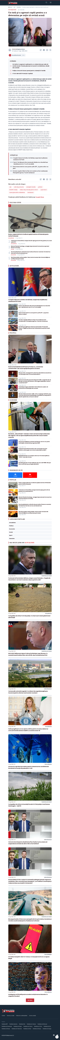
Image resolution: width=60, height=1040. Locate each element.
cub (10, 187)
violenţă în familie (31, 187)
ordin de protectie (19, 187)
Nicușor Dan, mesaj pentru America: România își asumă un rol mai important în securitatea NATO (35, 373)
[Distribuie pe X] (50, 50)
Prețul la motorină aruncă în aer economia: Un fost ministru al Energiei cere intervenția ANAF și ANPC (33, 449)
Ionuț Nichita (48, 613)
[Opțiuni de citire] (57, 1037)
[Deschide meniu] (50, 3)
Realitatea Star (22, 1024)
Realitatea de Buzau (37, 1028)
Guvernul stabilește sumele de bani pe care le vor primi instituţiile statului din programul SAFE (34, 442)
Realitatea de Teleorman (17, 1028)
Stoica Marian (48, 764)
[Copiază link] (40, 50)
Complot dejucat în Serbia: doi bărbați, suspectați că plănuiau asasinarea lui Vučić (30, 158)
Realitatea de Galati (47, 575)
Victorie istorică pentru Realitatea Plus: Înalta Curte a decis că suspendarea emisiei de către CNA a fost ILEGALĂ (27, 843)
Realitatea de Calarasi (31, 1024)
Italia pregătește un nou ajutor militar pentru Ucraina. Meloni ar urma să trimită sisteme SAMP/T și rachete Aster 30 (28, 729)
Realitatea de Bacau (6, 1028)
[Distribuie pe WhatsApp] (47, 50)
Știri (14, 7)
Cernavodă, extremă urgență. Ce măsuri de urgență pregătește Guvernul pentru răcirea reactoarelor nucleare (28, 692)
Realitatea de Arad (27, 1028)
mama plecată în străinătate (17, 192)
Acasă (11, 7)
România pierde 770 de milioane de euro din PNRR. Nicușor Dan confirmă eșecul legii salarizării (35, 463)
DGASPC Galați (13, 189)
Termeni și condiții (10, 1015)
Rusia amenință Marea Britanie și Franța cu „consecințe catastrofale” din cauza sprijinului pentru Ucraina (25, 367)
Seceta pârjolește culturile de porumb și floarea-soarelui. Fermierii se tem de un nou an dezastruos (35, 505)
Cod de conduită (32, 1015)
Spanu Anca (21, 49)
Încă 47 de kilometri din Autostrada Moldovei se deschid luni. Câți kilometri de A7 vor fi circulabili (31, 163)
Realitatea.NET (5, 1024)
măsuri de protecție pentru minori (29, 189)
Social (12, 249)
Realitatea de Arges (18, 1026)
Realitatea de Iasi (47, 1026)
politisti (40, 187)
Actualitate (19, 7)
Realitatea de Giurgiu (47, 1028)
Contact (3, 1015)
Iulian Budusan (48, 688)
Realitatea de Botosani (42, 1024)
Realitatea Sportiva (13, 1024)
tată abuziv (30, 192)
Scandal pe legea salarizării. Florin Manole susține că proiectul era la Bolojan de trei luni (33, 387)
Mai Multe (30, 1000)
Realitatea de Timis (38, 1026)
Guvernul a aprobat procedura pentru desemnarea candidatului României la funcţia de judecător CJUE (28, 767)
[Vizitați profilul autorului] (9, 50)
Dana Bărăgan (48, 954)
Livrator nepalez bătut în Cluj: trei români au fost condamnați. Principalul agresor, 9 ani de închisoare (30, 171)
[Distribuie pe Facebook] (44, 50)
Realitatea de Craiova (28, 1026)
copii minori (43, 189)
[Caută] (46, 2)
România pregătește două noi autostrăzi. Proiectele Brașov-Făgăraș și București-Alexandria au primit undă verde (34, 328)
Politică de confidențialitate (21, 1015)
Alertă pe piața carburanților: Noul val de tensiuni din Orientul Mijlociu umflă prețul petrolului (33, 512)
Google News (40, 197)
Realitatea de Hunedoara (7, 1026)
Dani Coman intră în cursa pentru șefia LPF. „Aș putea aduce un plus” (30, 167)
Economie (13, 254)
